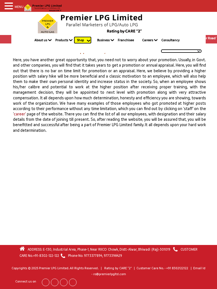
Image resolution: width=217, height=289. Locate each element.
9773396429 (113, 255)
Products (61, 40)
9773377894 (93, 255)
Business (103, 40)
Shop (80, 40)
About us (40, 40)
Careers (147, 40)
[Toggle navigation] (174, 23)
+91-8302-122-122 (46, 255)
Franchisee (126, 40)
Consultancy (170, 40)
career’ (20, 114)
